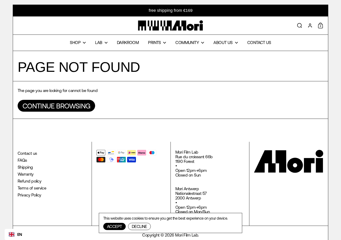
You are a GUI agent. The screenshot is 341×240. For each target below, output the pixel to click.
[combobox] (15, 234)
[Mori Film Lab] (170, 25)
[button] (299, 25)
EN (19, 234)
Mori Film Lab (186, 235)
